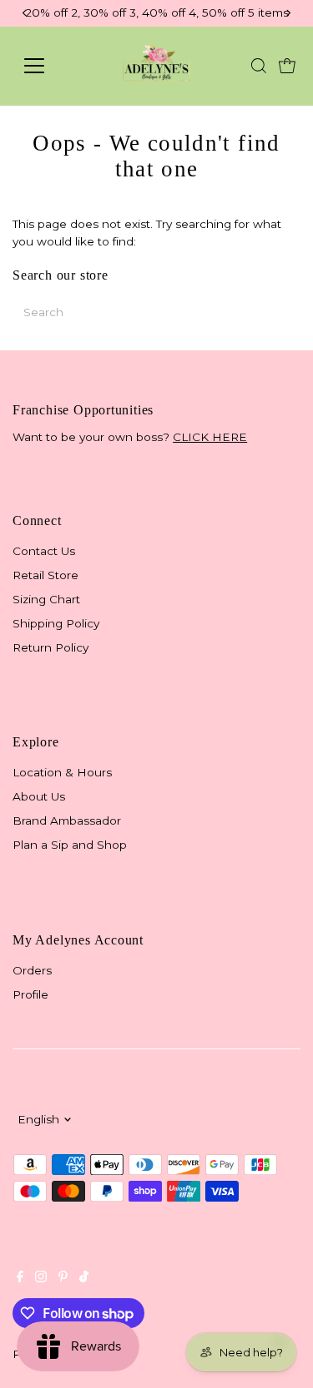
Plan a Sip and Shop (70, 844)
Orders (32, 970)
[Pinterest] (63, 1278)
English (38, 1119)
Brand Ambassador (67, 820)
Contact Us (44, 551)
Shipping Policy (56, 623)
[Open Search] (258, 65)
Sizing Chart (46, 599)
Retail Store (45, 575)
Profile (30, 994)
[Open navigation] (47, 66)
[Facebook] (20, 1278)
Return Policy (50, 647)
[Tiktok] (84, 1278)
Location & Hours (62, 772)
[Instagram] (41, 1278)
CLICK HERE (210, 437)
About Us (39, 796)
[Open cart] (287, 65)
